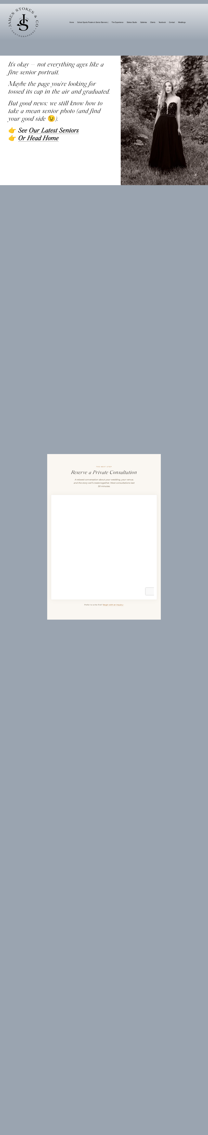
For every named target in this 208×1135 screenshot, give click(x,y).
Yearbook (162, 22)
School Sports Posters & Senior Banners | (92, 22)
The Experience (117, 22)
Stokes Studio (132, 22)
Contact (172, 22)
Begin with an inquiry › (113, 605)
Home (71, 22)
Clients (152, 22)
